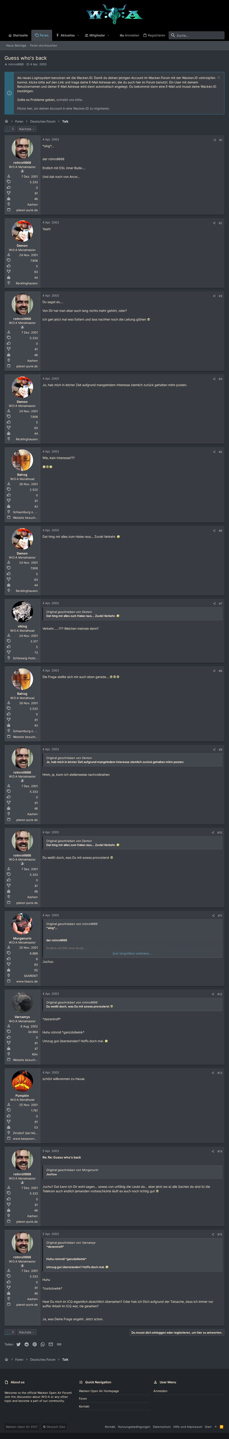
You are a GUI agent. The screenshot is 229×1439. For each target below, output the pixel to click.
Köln (35, 1054)
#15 (219, 1234)
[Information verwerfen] (218, 78)
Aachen (32, 204)
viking (22, 626)
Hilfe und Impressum (187, 1426)
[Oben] (215, 1426)
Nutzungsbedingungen (134, 1426)
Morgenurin (22, 938)
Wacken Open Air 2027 (22, 1426)
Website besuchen (26, 517)
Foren (83, 1398)
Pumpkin (22, 1095)
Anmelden (160, 1391)
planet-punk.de (27, 210)
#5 (220, 452)
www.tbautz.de (27, 981)
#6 (220, 530)
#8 (220, 671)
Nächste (25, 129)
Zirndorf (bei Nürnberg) (29, 1133)
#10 (219, 832)
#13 (219, 1073)
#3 (220, 296)
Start (208, 1426)
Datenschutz (162, 1426)
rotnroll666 (16, 64)
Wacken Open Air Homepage (99, 1391)
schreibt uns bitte (69, 100)
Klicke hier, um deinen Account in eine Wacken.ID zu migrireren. (63, 108)
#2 (220, 223)
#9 (220, 749)
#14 (219, 1151)
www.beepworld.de (26, 1138)
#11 (220, 915)
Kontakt (84, 1406)
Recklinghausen (27, 283)
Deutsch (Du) (55, 1426)
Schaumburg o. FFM (27, 512)
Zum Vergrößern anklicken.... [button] (132, 953)
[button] (78, 35)
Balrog (22, 474)
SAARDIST (31, 976)
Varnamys (22, 1017)
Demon (22, 245)
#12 (219, 994)
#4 (220, 379)
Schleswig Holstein (26, 658)
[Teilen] (215, 140)
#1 (220, 140)
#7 (220, 603)
